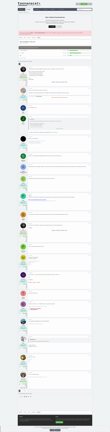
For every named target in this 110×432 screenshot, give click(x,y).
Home (21, 9)
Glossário (62, 230)
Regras (31, 32)
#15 (90, 291)
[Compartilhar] (88, 67)
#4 (90, 116)
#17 (90, 319)
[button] (24, 9)
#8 (90, 176)
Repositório (62, 9)
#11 (90, 223)
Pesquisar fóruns (26, 12)
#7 (90, 164)
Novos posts (21, 12)
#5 (90, 136)
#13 (90, 255)
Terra (26, 85)
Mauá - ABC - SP (24, 387)
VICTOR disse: (32, 339)
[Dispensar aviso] (90, 32)
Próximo (24, 390)
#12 (90, 244)
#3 (90, 105)
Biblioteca (37, 9)
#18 (90, 336)
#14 (90, 272)
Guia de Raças (58, 230)
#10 (90, 212)
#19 (90, 355)
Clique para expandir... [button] (59, 128)
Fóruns (29, 9)
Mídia (54, 9)
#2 (90, 88)
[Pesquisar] (91, 4)
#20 (90, 372)
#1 (90, 67)
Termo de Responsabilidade (40, 32)
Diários (46, 9)
